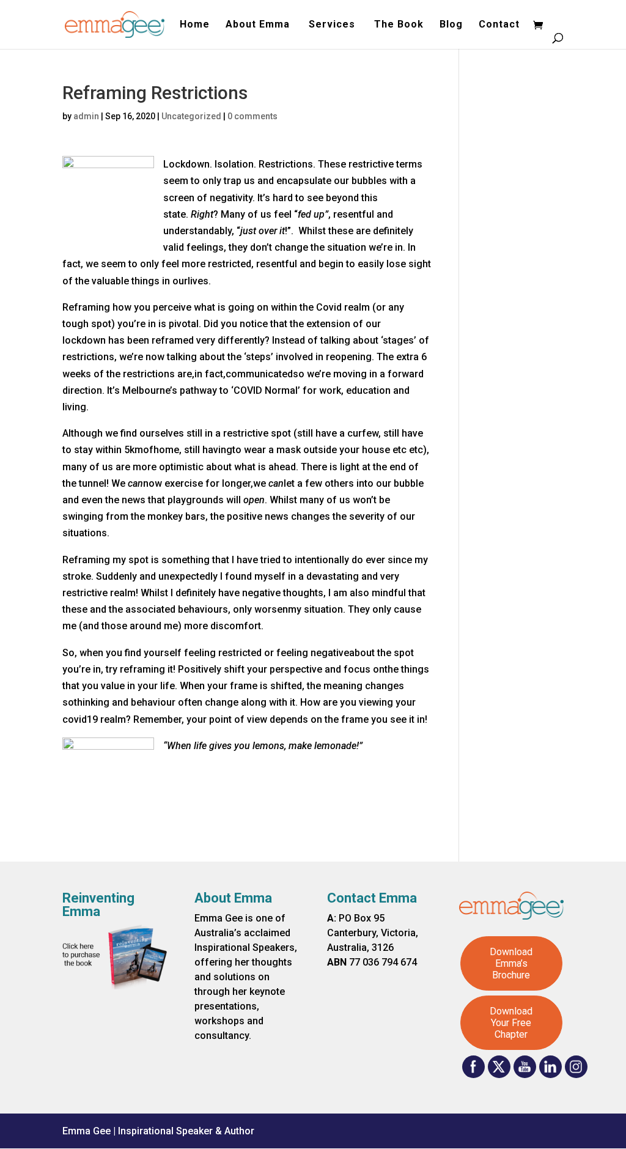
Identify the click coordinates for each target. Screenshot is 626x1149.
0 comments (252, 116)
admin (86, 116)
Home (195, 25)
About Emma (259, 25)
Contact (499, 25)
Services (333, 25)
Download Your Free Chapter (511, 1022)
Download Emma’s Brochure (511, 963)
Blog (451, 25)
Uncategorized (191, 116)
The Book (399, 25)
